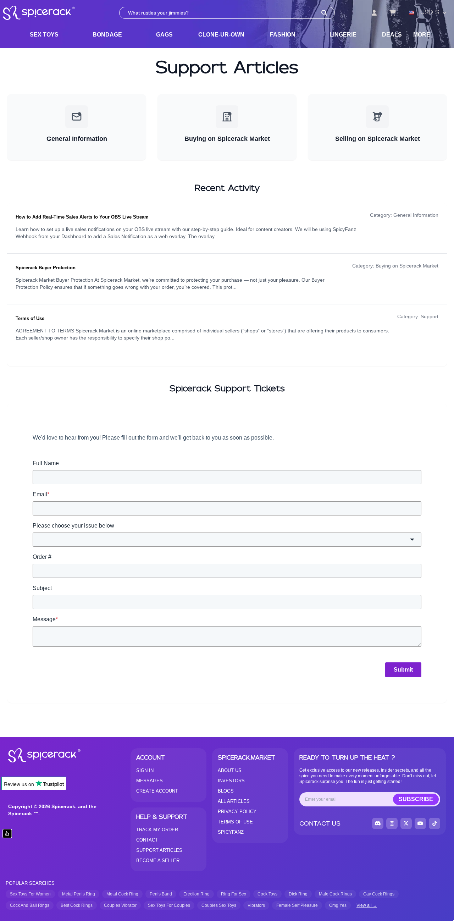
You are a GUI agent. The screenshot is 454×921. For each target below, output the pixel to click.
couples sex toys (218, 905)
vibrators (256, 905)
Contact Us (319, 823)
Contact (147, 840)
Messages (149, 780)
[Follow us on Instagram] (392, 823)
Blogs (226, 791)
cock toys (267, 894)
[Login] (374, 12)
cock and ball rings (29, 905)
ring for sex (233, 894)
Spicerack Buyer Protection (46, 267)
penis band (161, 894)
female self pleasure (297, 905)
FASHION (282, 35)
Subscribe (416, 799)
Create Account (157, 791)
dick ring (298, 894)
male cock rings (335, 894)
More (421, 35)
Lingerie (343, 35)
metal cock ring (122, 894)
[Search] (324, 13)
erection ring (196, 894)
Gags (164, 35)
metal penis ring (78, 894)
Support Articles (159, 850)
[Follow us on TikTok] (434, 823)
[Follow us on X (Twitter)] (406, 823)
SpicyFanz (231, 832)
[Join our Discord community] (377, 823)
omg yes (338, 905)
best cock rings (77, 905)
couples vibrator (120, 905)
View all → (366, 905)
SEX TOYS (44, 35)
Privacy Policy (237, 811)
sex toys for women (30, 894)
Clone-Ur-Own (221, 35)
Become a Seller (157, 860)
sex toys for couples (169, 905)
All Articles (234, 801)
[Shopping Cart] (392, 12)
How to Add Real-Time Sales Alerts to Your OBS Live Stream (82, 217)
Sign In (145, 770)
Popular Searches (30, 883)
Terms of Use (30, 318)
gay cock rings (378, 894)
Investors (231, 780)
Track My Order (157, 829)
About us (230, 770)
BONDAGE (107, 35)
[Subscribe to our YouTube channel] (420, 823)
